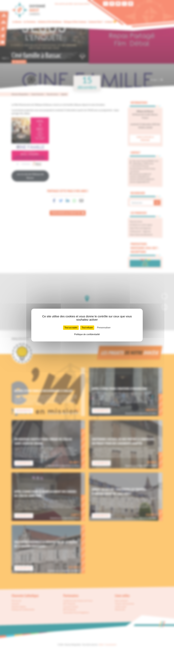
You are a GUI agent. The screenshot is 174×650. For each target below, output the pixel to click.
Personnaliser (104, 327)
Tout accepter (70, 327)
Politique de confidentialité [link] (87, 334)
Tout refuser (87, 327)
